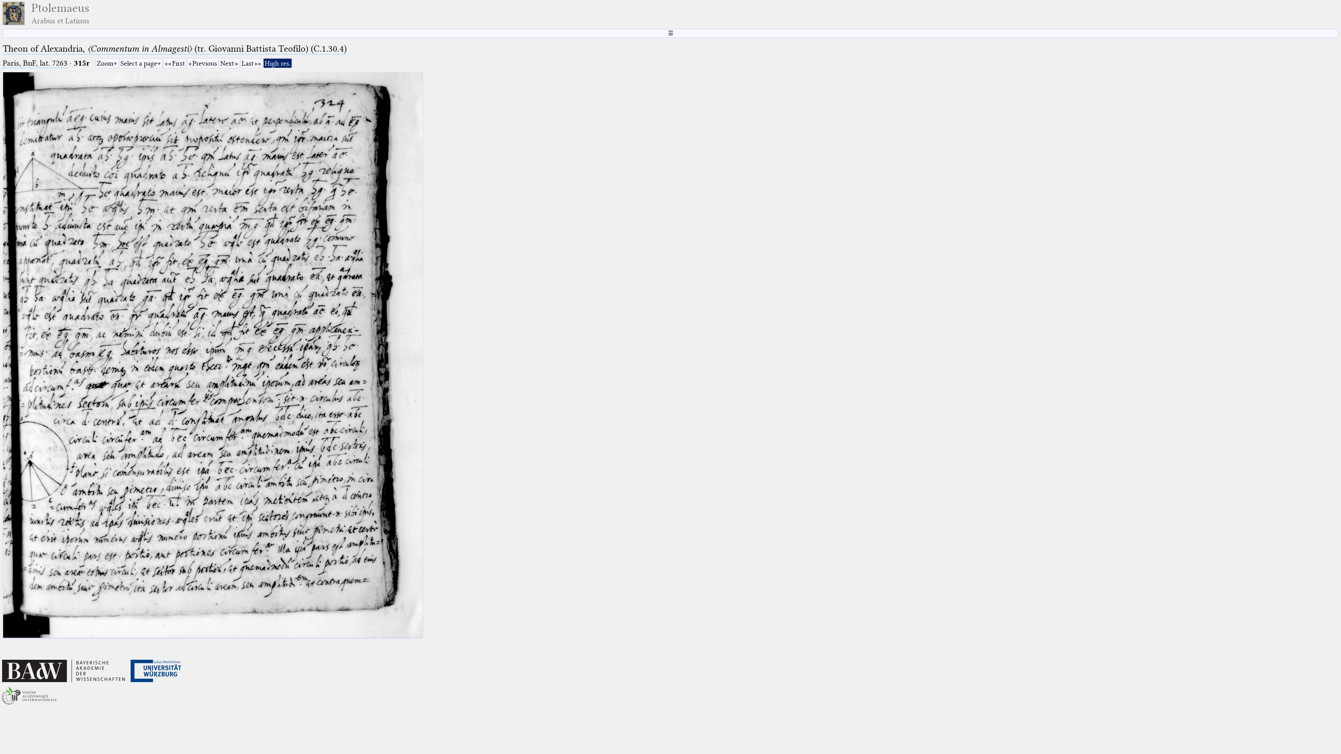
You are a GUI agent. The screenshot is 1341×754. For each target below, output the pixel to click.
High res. (278, 63)
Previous (204, 63)
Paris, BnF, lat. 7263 (35, 63)
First (178, 63)
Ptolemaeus (60, 13)
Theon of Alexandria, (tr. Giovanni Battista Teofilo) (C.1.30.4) (175, 48)
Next (227, 63)
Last (248, 63)
